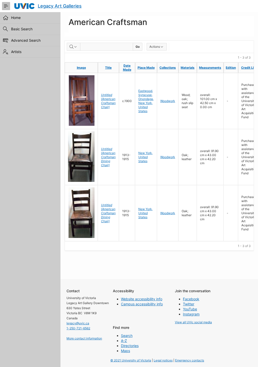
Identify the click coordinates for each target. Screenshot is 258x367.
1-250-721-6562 (78, 328)
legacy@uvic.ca (78, 323)
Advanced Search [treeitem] (26, 40)
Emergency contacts (189, 360)
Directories (130, 346)
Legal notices (163, 360)
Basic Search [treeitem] (22, 29)
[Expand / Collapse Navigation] (6, 6)
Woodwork (167, 101)
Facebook (191, 299)
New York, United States (145, 157)
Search (127, 335)
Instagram (191, 314)
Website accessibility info (141, 299)
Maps (125, 351)
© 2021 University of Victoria (130, 360)
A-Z (124, 340)
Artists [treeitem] (16, 52)
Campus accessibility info (142, 304)
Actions (154, 46)
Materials (188, 67)
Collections (167, 67)
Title (108, 67)
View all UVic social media (193, 322)
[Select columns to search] (73, 47)
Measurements (210, 67)
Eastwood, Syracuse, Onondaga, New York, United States (146, 101)
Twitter (188, 304)
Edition (231, 67)
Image (81, 67)
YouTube (190, 309)
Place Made (146, 67)
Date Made (127, 67)
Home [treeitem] (16, 17)
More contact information (84, 338)
